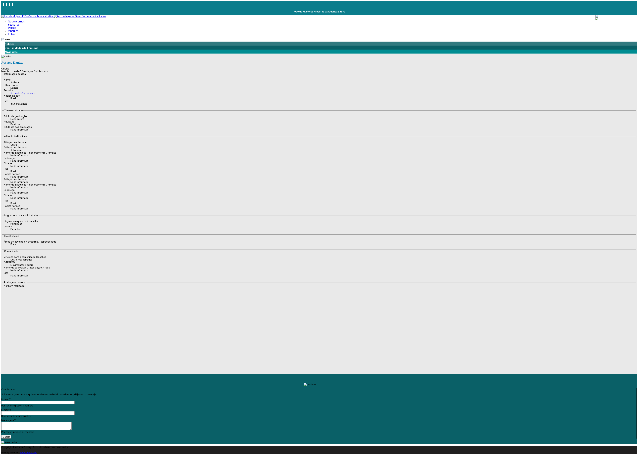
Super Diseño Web (28, 452)
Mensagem (8, 420)
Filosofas (13, 24)
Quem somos (16, 21)
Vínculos (13, 31)
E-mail (6, 410)
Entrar (11, 34)
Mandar (6, 437)
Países (12, 27)
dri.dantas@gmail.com (22, 93)
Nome (6, 399)
